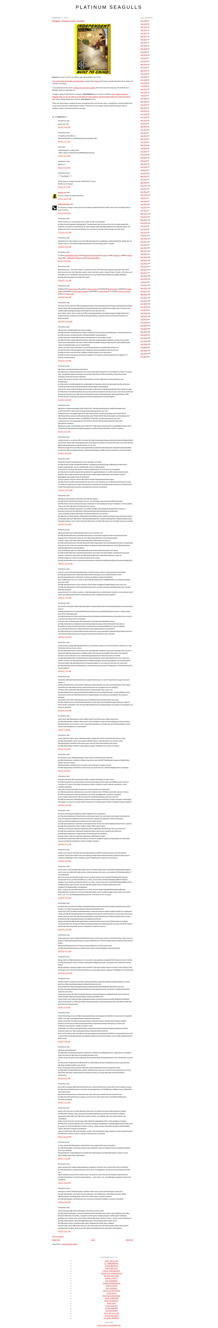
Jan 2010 (144, 301)
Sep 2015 (144, 89)
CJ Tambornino (111, 1263)
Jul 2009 (143, 319)
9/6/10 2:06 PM (64, 1231)
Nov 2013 (144, 158)
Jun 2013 (144, 173)
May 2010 (144, 288)
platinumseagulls (64, 204)
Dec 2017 (144, 27)
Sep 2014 (144, 126)
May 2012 (144, 214)
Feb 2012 (144, 223)
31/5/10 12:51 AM (65, 973)
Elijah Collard (111, 1276)
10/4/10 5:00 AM (64, 453)
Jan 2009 (144, 338)
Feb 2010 (144, 298)
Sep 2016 (144, 55)
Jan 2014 (144, 151)
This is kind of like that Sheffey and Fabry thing (68, 81)
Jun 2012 (144, 211)
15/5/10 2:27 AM (64, 844)
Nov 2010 (144, 270)
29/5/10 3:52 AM (64, 929)
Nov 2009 (144, 307)
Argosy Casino (73, 289)
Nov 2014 (144, 120)
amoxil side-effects (93, 258)
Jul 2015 (143, 95)
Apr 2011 (144, 254)
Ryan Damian (111, 1306)
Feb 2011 (144, 260)
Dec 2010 (144, 266)
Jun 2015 (144, 99)
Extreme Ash (62, 192)
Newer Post (56, 1240)
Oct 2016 (144, 52)
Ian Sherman (111, 1281)
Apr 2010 (144, 291)
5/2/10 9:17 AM (64, 187)
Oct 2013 (144, 161)
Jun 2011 (144, 248)
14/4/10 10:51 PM (65, 490)
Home (93, 1240)
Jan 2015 (144, 114)
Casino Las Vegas (124, 291)
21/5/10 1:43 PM (65, 898)
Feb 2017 (144, 39)
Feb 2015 (144, 111)
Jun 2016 (144, 61)
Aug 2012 (144, 204)
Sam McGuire (111, 1311)
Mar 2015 (144, 108)
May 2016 (144, 64)
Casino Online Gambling (80, 291)
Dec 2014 (144, 117)
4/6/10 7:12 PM (64, 1102)
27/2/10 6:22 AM (64, 247)
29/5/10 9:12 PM (65, 951)
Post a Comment (58, 1236)
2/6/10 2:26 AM (64, 1041)
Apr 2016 (144, 67)
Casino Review (104, 291)
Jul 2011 (143, 245)
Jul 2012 (143, 207)
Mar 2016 (144, 71)
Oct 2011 (144, 235)
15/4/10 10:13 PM (65, 563)
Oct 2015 (144, 86)
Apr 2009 (144, 329)
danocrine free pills (91, 255)
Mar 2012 (144, 220)
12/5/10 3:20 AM (64, 805)
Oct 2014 (144, 123)
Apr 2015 (144, 105)
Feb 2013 (144, 186)
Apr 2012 (144, 217)
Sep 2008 (144, 350)
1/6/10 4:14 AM (64, 1007)
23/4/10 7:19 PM (65, 598)
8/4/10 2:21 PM (64, 431)
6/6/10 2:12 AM (64, 1158)
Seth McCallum (111, 1313)
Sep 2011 (144, 238)
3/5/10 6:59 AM (64, 771)
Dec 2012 (144, 192)
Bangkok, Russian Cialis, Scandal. (68, 21)
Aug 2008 (144, 353)
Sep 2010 (144, 276)
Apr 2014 (144, 142)
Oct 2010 (144, 273)
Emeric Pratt (111, 1278)
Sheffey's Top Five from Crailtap (84, 88)
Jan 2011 (144, 263)
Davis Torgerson (111, 1271)
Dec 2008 (144, 341)
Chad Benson (111, 1266)
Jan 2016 (144, 77)
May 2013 (144, 176)
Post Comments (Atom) (69, 1244)
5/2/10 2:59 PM (64, 213)
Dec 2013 (144, 154)
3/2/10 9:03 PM (64, 127)
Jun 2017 (144, 33)
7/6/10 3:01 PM (64, 1183)
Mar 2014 (144, 145)
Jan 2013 (144, 189)
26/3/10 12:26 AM (65, 321)
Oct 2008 (144, 347)
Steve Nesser (111, 1316)
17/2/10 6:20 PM (65, 232)
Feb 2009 (144, 335)
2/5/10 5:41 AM (64, 749)
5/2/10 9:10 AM (64, 168)
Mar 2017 (144, 36)
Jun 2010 (144, 285)
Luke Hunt (111, 1293)
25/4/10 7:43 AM (64, 671)
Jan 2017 (144, 43)
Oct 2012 (144, 198)
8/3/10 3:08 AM (64, 261)
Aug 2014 (144, 130)
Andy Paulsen (111, 1261)
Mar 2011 (144, 257)
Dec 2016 (144, 46)
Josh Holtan (111, 1286)
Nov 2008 (144, 344)
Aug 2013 (144, 167)
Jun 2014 (144, 136)
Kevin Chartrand (111, 1291)
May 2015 (144, 102)
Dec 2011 (144, 229)
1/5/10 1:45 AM (64, 730)
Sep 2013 (144, 164)
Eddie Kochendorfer (111, 1273)
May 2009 (144, 326)
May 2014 (144, 139)
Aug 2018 (144, 24)
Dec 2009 (144, 304)
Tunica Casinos (92, 289)
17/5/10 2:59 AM (64, 861)
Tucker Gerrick (111, 1318)
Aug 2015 (144, 92)
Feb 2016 (144, 74)
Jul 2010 (143, 282)
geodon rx (117, 255)
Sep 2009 (144, 313)
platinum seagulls (109, 7)
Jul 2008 (143, 357)
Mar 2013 (144, 183)
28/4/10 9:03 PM (65, 710)
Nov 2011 (144, 232)
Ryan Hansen (111, 1308)
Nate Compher (112, 1298)
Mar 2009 (144, 332)
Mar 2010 (144, 294)
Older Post (129, 1240)
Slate (96, 81)
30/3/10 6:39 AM (64, 361)
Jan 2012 (144, 226)
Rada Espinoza (111, 1301)
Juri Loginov (111, 1288)
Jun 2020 (144, 21)
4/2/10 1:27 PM (64, 141)
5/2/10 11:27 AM (64, 199)
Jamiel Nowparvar (111, 1283)
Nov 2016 (144, 49)
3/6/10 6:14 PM (64, 1078)
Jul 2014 (143, 133)
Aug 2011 (144, 242)
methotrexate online (71, 255)
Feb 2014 (144, 148)
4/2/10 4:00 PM (64, 156)
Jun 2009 (144, 322)
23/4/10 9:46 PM (65, 637)
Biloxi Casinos (112, 289)
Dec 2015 (144, 80)
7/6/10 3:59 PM (64, 1202)
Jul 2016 (143, 58)
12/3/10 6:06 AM (64, 297)
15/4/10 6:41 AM (64, 524)
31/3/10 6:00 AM (64, 400)
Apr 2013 (144, 179)
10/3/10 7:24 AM (64, 280)
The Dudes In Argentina (109, 1325)
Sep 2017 (144, 30)
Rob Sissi (111, 1303)
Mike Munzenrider (111, 1296)
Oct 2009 (144, 310)
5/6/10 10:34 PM (65, 1137)
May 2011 (144, 251)
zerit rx (105, 255)
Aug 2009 (144, 316)
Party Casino (69, 294)
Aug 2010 (144, 279)
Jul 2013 (143, 170)
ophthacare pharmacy (74, 258)
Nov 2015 (144, 83)
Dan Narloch (111, 1268)
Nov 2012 (144, 195)
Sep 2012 (144, 201)
